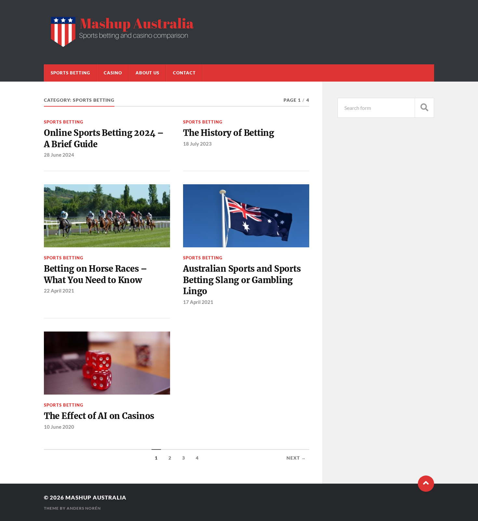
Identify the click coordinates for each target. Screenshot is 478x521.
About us (147, 72)
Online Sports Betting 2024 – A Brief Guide (104, 138)
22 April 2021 (59, 290)
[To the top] (426, 483)
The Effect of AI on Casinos (99, 416)
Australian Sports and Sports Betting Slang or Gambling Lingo (241, 280)
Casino (113, 72)
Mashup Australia (95, 497)
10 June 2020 (59, 427)
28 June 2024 (59, 155)
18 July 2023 (197, 144)
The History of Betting (228, 133)
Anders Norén (84, 508)
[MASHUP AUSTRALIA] (121, 46)
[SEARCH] (424, 108)
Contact (184, 72)
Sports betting (70, 72)
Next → (296, 458)
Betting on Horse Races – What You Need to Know (95, 274)
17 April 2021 (198, 302)
